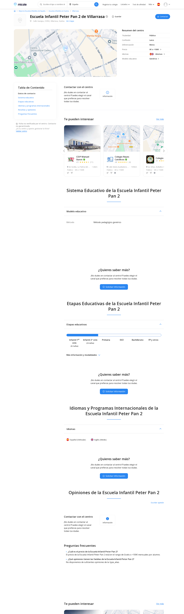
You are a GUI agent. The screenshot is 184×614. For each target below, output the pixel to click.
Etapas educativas (26, 101)
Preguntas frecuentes (27, 114)
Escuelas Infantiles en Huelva (59, 11)
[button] (158, 4)
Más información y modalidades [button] (81, 355)
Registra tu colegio (110, 4)
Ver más (160, 119)
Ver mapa (70, 21)
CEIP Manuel (82, 158)
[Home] (15, 11)
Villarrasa (75, 11)
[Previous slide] (64, 151)
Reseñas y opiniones (27, 109)
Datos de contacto (26, 93)
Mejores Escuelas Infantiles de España (32, 11)
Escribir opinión (157, 502)
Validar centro (21, 131)
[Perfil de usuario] (167, 4)
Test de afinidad (139, 4)
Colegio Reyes (122, 158)
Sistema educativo (26, 97)
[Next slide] (164, 151)
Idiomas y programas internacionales (34, 105)
